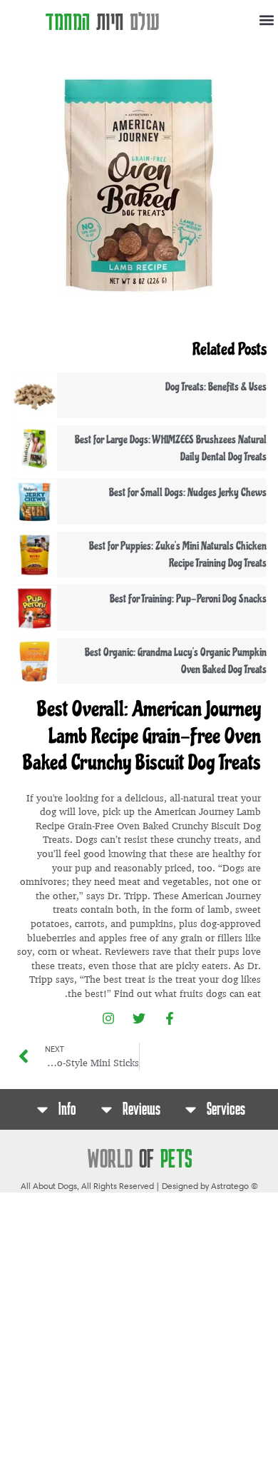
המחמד (102, 20)
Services (226, 1109)
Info (67, 1109)
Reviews (141, 1109)
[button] (266, 20)
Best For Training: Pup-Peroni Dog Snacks (188, 599)
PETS (140, 1158)
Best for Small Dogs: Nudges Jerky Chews (188, 492)
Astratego (230, 1185)
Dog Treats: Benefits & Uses (216, 387)
